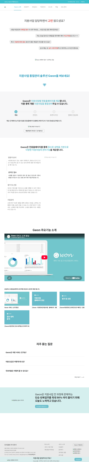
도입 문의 (63, 7)
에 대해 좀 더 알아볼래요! (34, 131)
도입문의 (61, 447)
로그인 (77, 1)
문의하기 (61, 450)
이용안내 (42, 7)
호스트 (50, 7)
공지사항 (61, 455)
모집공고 (34, 7)
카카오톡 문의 (31, 454)
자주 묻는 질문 (62, 452)
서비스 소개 (62, 444)
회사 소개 (46, 444)
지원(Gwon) (15, 2)
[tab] (82, 352)
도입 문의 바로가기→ (41, 406)
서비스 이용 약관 (48, 447)
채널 (56, 7)
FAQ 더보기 (77, 377)
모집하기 (26, 7)
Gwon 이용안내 (78, 445)
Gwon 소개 (17, 7)
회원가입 (83, 1)
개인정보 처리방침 (49, 450)
